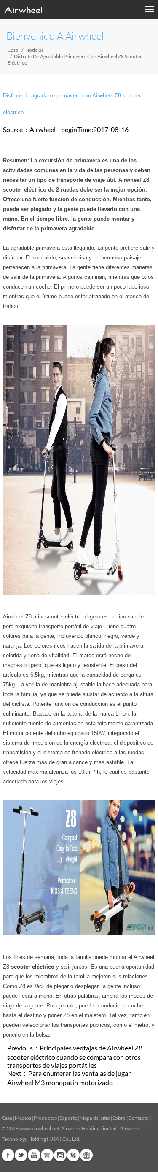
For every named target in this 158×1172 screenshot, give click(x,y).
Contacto (138, 1118)
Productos (45, 1118)
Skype (73, 1155)
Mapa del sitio (95, 1118)
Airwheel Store (47, 1155)
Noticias (34, 50)
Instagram (60, 1155)
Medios (23, 1118)
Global (86, 1155)
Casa (13, 50)
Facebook (8, 1155)
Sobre (119, 1118)
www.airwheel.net (39, 1128)
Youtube (34, 1155)
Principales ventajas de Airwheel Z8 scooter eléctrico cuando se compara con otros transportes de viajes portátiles (74, 1056)
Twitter (21, 1155)
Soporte (68, 1118)
